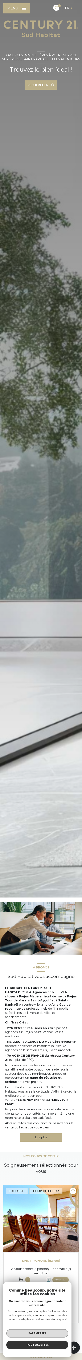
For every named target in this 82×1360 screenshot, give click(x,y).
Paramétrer (37, 1333)
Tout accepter (37, 1345)
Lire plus (41, 1137)
